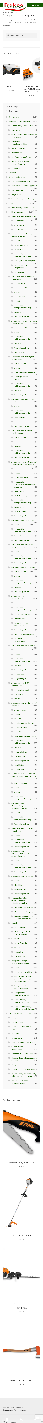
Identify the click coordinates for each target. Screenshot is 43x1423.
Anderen (17, 792)
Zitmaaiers (15, 168)
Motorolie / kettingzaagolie (25, 912)
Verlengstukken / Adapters (24, 261)
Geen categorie (14, 117)
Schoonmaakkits (21, 618)
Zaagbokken (19, 769)
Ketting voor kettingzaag (24, 723)
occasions (12, 172)
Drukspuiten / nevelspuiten (22, 126)
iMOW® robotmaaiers (19, 148)
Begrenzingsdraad (21, 690)
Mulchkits (18, 446)
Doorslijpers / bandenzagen (22, 1053)
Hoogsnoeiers (16, 1065)
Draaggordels (19, 927)
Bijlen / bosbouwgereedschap (23, 1042)
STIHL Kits (15, 939)
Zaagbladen (19, 674)
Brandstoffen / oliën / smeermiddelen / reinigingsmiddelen (19, 900)
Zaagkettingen (20, 678)
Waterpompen (17, 1033)
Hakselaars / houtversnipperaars (24, 186)
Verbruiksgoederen (21, 316)
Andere (17, 241)
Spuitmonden (19, 417)
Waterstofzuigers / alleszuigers (23, 199)
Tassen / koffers (20, 752)
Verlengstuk (19, 352)
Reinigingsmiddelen (22, 614)
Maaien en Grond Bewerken (19, 121)
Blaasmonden (19, 296)
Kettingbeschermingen (23, 727)
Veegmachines (17, 194)
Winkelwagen (33, 1417)
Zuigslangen (19, 272)
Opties (17, 698)
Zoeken (21, 1419)
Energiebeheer (17, 1022)
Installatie (18, 694)
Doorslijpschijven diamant (24, 372)
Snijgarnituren (20, 511)
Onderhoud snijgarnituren (24, 496)
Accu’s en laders (20, 710)
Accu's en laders (20, 288)
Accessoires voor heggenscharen (24, 567)
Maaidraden (19, 491)
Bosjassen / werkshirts (23, 972)
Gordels (17, 301)
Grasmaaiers (16, 130)
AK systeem (19, 221)
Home (7, 12)
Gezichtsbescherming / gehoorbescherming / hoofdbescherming (23, 978)
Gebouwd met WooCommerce (14, 1410)
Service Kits (19, 312)
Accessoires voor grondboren (22, 520)
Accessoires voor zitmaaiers (22, 876)
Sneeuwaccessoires (21, 889)
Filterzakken (19, 249)
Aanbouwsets (19, 283)
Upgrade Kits (19, 756)
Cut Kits (17, 718)
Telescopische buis (21, 422)
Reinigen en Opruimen (17, 177)
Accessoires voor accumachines (23, 216)
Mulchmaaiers (16, 152)
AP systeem (19, 225)
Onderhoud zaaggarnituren (25, 736)
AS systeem (18, 229)
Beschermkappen (21, 477)
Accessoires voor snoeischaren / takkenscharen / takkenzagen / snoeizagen (23, 776)
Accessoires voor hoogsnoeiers (23, 645)
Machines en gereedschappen (22, 207)
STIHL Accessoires (15, 212)
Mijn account (7, 1419)
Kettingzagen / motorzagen (22, 1069)
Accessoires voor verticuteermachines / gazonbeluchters (20, 853)
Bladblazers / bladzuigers (21, 181)
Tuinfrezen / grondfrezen (21, 157)
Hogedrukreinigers (18, 190)
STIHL (10, 203)
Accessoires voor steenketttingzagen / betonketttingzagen (20, 805)
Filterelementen (21, 245)
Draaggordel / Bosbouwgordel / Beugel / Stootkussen (24, 484)
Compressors (16, 1018)
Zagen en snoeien (15, 1038)
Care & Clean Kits (21, 943)
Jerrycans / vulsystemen (23, 907)
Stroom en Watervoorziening (19, 1013)
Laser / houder (20, 732)
